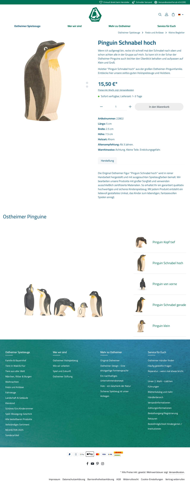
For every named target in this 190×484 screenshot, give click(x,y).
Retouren (152, 418)
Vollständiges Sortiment (17, 424)
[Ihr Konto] (167, 15)
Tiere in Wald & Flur (15, 366)
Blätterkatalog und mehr (160, 392)
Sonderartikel (12, 435)
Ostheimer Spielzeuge (17, 352)
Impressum (54, 479)
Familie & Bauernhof (15, 360)
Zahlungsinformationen (160, 408)
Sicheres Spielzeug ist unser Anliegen (114, 393)
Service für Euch (157, 352)
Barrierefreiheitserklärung (100, 479)
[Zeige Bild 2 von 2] (87, 86)
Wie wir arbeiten (61, 366)
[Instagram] (102, 464)
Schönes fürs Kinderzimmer (19, 408)
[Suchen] (160, 15)
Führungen (153, 386)
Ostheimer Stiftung (62, 376)
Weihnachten (12, 382)
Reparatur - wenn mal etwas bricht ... (165, 373)
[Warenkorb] (173, 15)
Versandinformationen (159, 402)
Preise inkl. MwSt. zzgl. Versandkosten (116, 90)
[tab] (107, 160)
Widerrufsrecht (131, 479)
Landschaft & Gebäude (16, 398)
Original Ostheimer (110, 360)
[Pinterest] (98, 464)
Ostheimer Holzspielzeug (65, 360)
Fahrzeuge (10, 392)
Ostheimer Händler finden (161, 360)
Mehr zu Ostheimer (111, 352)
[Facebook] (88, 464)
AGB (118, 479)
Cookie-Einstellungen (152, 479)
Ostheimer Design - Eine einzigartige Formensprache (114, 368)
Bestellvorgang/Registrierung (163, 413)
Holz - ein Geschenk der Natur (115, 386)
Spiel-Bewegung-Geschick (18, 414)
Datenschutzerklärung (73, 479)
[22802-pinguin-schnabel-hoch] (48, 82)
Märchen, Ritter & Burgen (18, 376)
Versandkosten (176, 472)
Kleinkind (10, 403)
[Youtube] (93, 464)
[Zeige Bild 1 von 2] (87, 83)
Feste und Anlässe (14, 387)
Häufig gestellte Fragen (159, 366)
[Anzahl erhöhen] (130, 106)
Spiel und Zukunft (62, 371)
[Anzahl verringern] (101, 106)
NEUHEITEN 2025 (14, 430)
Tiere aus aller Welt (15, 371)
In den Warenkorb (159, 106)
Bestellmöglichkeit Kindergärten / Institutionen (165, 426)
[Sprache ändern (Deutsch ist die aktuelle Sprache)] (181, 15)
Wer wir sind (60, 352)
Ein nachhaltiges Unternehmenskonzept (112, 378)
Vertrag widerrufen (175, 479)
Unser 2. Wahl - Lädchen (160, 381)
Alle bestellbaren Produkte (18, 419)
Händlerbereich (155, 397)
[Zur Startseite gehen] (95, 14)
